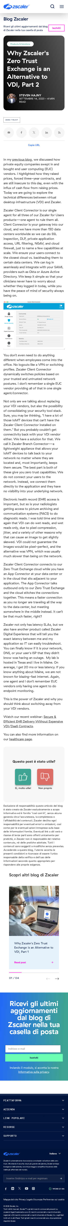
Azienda (9, 1109)
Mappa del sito (10, 1199)
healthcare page (20, 739)
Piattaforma (12, 1100)
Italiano (53, 1153)
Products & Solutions (20, 44)
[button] (23, 779)
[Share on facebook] (21, 132)
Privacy (22, 1199)
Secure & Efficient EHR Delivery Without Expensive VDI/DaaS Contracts (33, 721)
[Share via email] (8, 132)
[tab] (52, 6)
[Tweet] (34, 132)
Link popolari (14, 1118)
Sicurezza (37, 1199)
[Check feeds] (59, 132)
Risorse (9, 1127)
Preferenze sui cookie (54, 1199)
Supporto (10, 1135)
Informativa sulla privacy (33, 1072)
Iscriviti (34, 1057)
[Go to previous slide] (57, 979)
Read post (20, 962)
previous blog (22, 159)
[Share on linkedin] (46, 132)
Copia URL (34, 145)
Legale (29, 1199)
